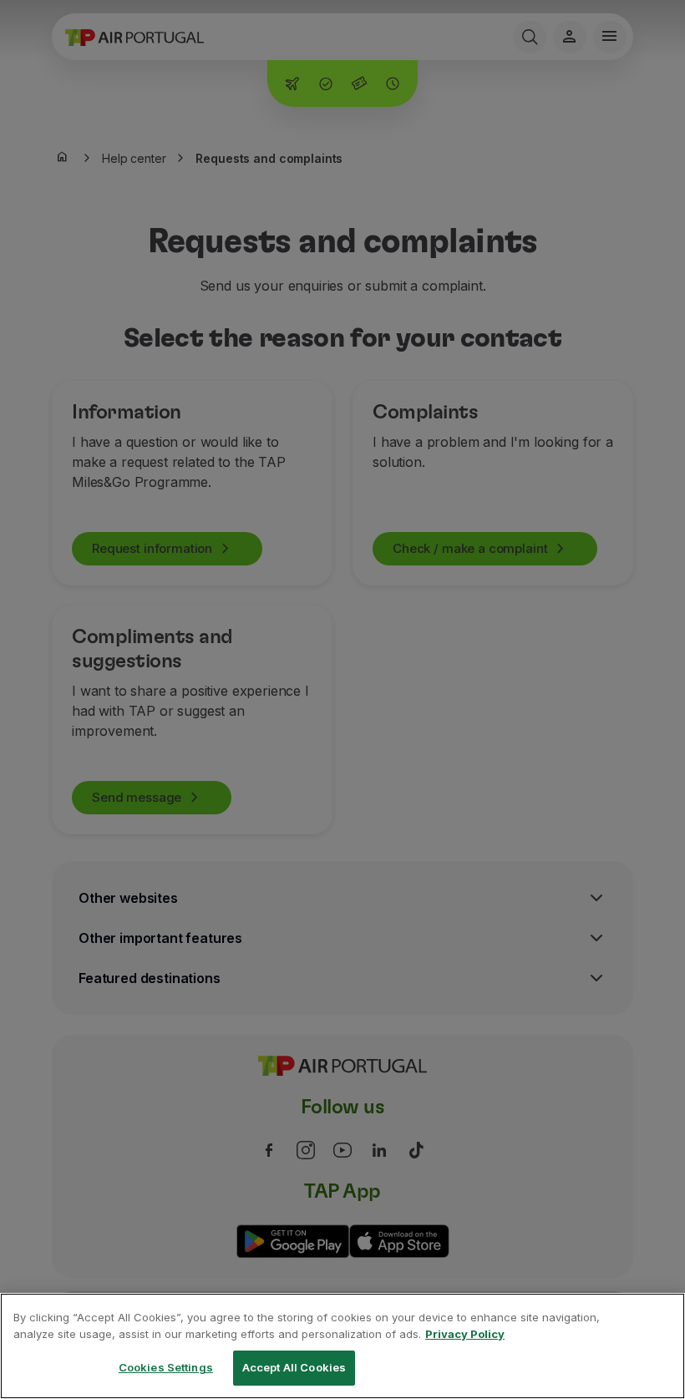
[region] (342, 1346)
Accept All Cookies (294, 1367)
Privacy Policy (465, 1334)
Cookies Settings (166, 1367)
